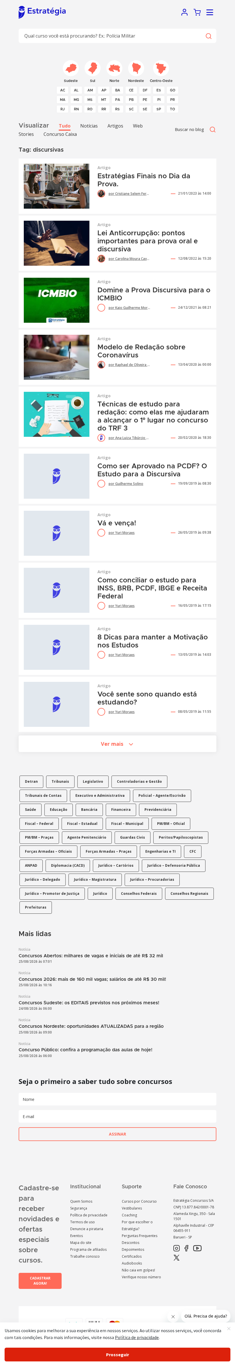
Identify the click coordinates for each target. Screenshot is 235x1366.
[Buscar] (208, 36)
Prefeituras (35, 907)
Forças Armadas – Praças (109, 851)
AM (90, 90)
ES (158, 90)
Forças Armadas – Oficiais (48, 851)
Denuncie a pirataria (86, 1228)
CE (131, 90)
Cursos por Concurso (139, 1201)
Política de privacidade (88, 1215)
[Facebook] (186, 1248)
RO (90, 109)
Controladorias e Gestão (139, 781)
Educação (58, 809)
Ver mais (112, 743)
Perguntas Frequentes (139, 1235)
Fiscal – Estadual (82, 823)
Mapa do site (80, 1242)
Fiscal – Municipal (127, 823)
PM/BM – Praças (39, 837)
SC (131, 109)
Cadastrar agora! (40, 1281)
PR (172, 99)
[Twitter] (176, 1258)
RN (76, 109)
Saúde (30, 809)
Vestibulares (132, 1208)
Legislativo (93, 781)
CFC (192, 851)
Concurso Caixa (60, 134)
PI (158, 99)
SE (145, 109)
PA (117, 99)
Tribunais (60, 781)
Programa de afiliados (88, 1249)
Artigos (115, 126)
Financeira (121, 809)
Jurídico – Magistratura (95, 879)
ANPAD (31, 865)
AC (62, 90)
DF (145, 90)
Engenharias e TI (160, 851)
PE (145, 99)
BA (117, 90)
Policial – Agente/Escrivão (162, 795)
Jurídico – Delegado (42, 879)
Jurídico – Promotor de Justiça (52, 893)
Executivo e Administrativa (100, 795)
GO (172, 90)
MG (76, 99)
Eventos (76, 1235)
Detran (31, 781)
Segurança (78, 1208)
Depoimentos (133, 1249)
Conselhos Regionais (189, 893)
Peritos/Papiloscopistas (181, 837)
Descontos (130, 1242)
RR (103, 109)
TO (172, 109)
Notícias (89, 126)
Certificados (132, 1256)
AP (103, 90)
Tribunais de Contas (43, 795)
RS (117, 109)
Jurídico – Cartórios (116, 865)
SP (158, 109)
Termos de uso (82, 1222)
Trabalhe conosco (85, 1256)
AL (76, 90)
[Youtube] (197, 1248)
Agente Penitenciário (86, 837)
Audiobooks (132, 1263)
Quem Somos (81, 1201)
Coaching (129, 1215)
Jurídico (100, 893)
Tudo (64, 126)
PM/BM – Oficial (171, 823)
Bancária (89, 809)
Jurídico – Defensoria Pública (173, 865)
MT (103, 99)
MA (62, 99)
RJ (62, 109)
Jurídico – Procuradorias (152, 879)
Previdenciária (157, 809)
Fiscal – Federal (39, 823)
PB (131, 99)
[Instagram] (176, 1248)
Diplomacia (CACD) (68, 865)
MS (90, 99)
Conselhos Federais (139, 893)
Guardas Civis (132, 837)
